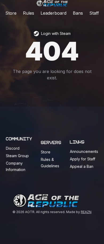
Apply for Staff (82, 159)
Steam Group (17, 155)
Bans (78, 13)
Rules (28, 13)
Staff (94, 13)
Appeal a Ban (81, 166)
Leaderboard (53, 13)
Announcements (84, 151)
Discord (12, 148)
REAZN (86, 212)
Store (11, 13)
